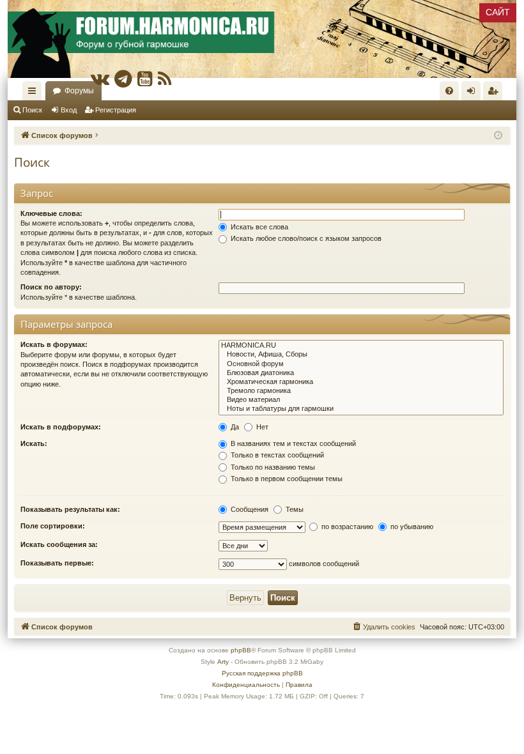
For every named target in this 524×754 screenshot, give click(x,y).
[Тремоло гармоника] (361, 391)
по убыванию (411, 526)
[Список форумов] (262, 39)
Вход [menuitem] (474, 93)
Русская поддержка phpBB (262, 673)
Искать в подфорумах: (60, 427)
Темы (294, 509)
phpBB (241, 650)
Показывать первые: (57, 563)
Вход (69, 110)
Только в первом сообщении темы (286, 478)
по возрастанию (346, 526)
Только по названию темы (272, 467)
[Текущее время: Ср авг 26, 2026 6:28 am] (498, 135)
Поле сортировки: (52, 526)
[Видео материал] (361, 400)
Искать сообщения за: (59, 544)
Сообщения (248, 509)
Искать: (33, 443)
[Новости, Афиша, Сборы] (361, 354)
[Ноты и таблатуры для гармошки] (361, 408)
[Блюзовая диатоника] (361, 373)
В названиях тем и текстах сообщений (292, 443)
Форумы (79, 90)
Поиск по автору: (51, 287)
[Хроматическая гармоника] (361, 382)
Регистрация (115, 110)
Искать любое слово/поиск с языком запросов (305, 238)
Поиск (32, 110)
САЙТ (498, 12)
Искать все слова (258, 227)
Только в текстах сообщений (276, 455)
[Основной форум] (361, 364)
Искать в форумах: (54, 344)
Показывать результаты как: (70, 509)
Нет (261, 427)
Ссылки (34, 93)
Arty (223, 661)
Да (234, 427)
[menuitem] (449, 90)
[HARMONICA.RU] (361, 345)
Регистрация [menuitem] (495, 93)
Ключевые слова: (51, 213)
